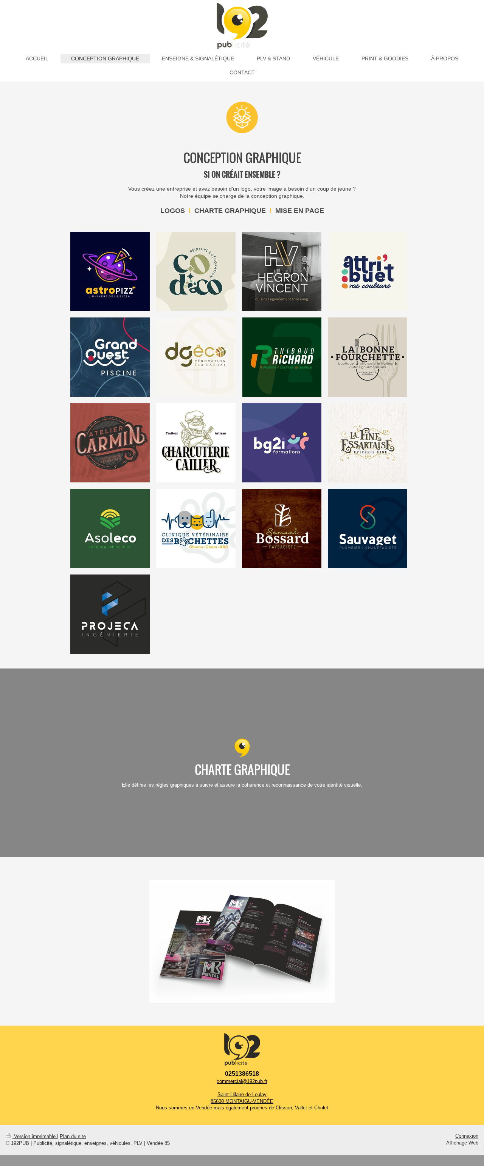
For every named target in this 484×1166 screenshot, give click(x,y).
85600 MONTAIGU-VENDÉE (242, 1101)
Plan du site (73, 1136)
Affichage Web (462, 1143)
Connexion (466, 1136)
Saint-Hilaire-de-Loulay (242, 1094)
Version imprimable (34, 1136)
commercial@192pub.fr (242, 1081)
